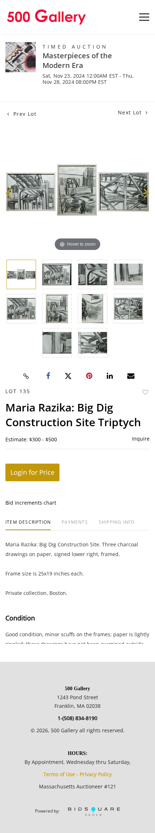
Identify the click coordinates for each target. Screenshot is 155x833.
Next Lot (131, 112)
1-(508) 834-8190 (77, 718)
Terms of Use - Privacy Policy (77, 774)
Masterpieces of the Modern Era (77, 60)
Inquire (141, 438)
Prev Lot (23, 113)
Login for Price (32, 472)
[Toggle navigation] (144, 17)
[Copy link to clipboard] (26, 376)
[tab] (28, 525)
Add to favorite (145, 392)
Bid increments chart (30, 502)
